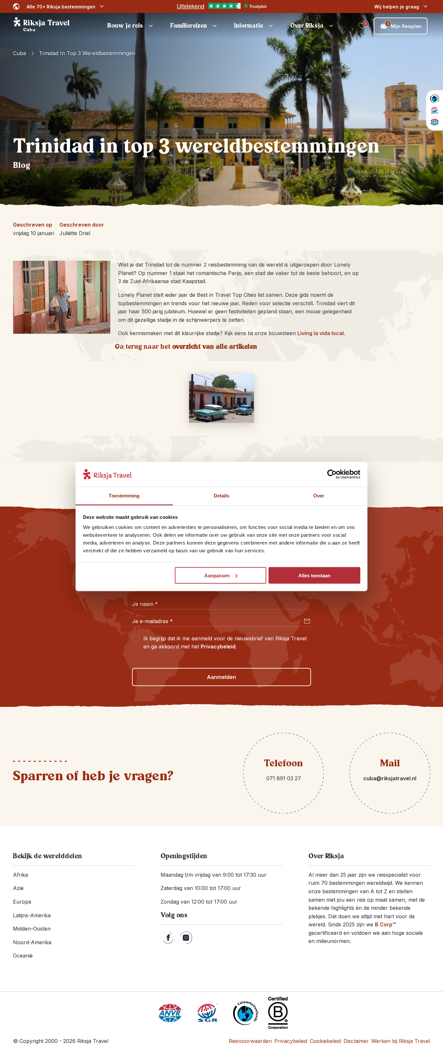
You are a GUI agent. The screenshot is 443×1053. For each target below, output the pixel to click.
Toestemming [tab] (124, 495)
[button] (131, 26)
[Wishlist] (362, 26)
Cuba (19, 53)
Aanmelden (221, 677)
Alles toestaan (314, 575)
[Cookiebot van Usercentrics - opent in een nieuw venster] (332, 474)
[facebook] (168, 938)
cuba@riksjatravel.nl (389, 778)
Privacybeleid (218, 646)
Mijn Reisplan (404, 25)
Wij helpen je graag (396, 6)
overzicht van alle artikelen (214, 346)
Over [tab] (318, 495)
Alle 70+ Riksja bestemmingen (61, 6)
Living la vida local (320, 333)
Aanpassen (217, 575)
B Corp (385, 924)
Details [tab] (222, 495)
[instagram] (186, 938)
